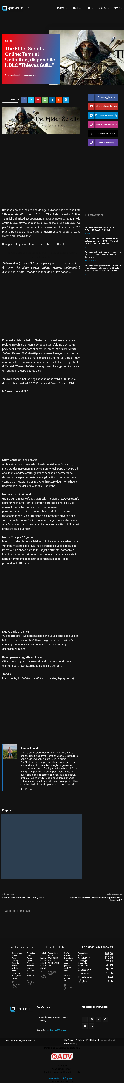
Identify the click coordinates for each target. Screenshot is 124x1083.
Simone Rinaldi (13, 75)
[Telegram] (66, 100)
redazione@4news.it (56, 1030)
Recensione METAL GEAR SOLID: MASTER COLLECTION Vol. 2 (99, 228)
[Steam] (30, 788)
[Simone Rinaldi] (10, 767)
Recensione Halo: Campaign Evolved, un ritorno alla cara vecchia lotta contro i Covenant (103, 255)
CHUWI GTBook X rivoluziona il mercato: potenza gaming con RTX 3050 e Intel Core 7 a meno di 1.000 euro (103, 241)
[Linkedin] (52, 100)
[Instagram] (26, 788)
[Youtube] (85, 1026)
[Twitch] (91, 1026)
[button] (31, 8)
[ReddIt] (59, 100)
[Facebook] (24, 100)
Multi (8, 41)
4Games (88, 234)
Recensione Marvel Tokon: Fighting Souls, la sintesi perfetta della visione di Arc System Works (17, 965)
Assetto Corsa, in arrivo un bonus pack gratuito (23, 897)
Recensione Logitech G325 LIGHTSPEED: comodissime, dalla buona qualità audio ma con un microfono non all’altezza (103, 268)
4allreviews (90, 261)
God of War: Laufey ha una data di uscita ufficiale (43, 960)
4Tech (87, 247)
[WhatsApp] (45, 100)
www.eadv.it (55, 1078)
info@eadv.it (69, 1078)
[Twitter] (31, 100)
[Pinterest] (38, 100)
